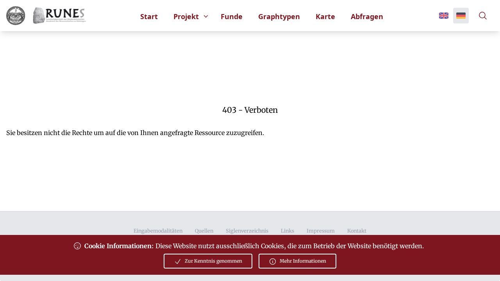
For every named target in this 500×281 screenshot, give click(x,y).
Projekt (186, 16)
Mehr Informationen (303, 261)
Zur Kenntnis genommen (213, 261)
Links (287, 231)
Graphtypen (279, 16)
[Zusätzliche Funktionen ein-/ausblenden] (484, 15)
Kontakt (356, 231)
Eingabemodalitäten (158, 231)
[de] (461, 15)
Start (149, 16)
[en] (444, 15)
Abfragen (367, 16)
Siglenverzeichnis (247, 231)
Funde (232, 16)
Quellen (204, 231)
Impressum (321, 231)
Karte (325, 16)
